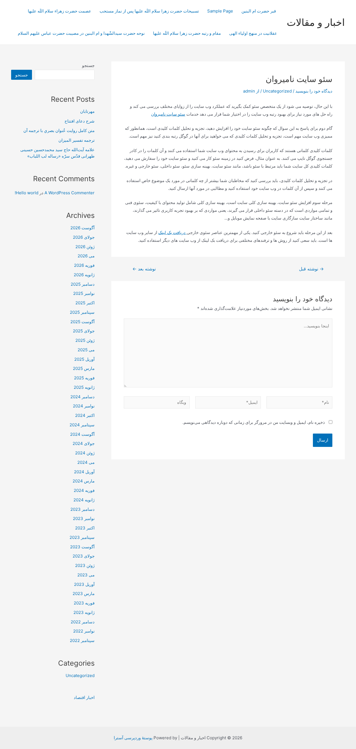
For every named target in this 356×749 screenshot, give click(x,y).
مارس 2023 (84, 593)
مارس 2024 (84, 481)
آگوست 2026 (82, 227)
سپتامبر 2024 (82, 424)
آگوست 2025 (82, 321)
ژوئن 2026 (85, 246)
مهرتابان (87, 111)
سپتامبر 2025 (82, 312)
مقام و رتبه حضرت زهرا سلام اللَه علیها (187, 33)
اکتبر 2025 (85, 302)
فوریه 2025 (84, 377)
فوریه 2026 (84, 265)
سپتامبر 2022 (82, 640)
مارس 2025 (84, 368)
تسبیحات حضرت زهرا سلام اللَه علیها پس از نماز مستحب (149, 11)
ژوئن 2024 (85, 453)
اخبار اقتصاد (84, 697)
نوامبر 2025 (84, 293)
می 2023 (86, 575)
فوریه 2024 (84, 490)
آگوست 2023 (82, 546)
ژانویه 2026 (84, 274)
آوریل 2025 (84, 359)
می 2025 (86, 349)
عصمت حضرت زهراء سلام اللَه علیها (59, 11)
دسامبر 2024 (82, 396)
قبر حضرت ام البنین (259, 11)
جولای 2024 (84, 443)
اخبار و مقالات (316, 22)
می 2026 (86, 255)
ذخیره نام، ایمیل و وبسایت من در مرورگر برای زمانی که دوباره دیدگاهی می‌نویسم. (253, 422)
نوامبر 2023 (84, 518)
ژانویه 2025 (84, 387)
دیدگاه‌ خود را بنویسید (313, 91)
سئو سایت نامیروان (168, 114)
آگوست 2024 (82, 434)
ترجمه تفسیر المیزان (76, 140)
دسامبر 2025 (83, 284)
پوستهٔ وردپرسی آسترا (133, 737)
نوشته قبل (311, 269)
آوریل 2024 (84, 471)
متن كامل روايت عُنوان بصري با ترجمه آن (59, 130)
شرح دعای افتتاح (80, 121)
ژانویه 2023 (84, 612)
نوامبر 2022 (84, 631)
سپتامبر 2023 (82, 537)
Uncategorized (277, 91)
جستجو (88, 65)
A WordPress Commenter (69, 192)
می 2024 (86, 462)
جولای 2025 (84, 331)
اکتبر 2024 (85, 415)
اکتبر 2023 (85, 528)
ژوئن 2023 (85, 565)
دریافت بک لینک (172, 232)
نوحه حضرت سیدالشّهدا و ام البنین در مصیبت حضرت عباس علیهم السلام (81, 33)
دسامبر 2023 (82, 509)
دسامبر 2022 (83, 621)
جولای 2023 (84, 556)
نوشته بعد (144, 269)
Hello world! (26, 192)
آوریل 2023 (84, 584)
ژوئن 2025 (85, 340)
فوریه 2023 (84, 603)
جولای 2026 (84, 237)
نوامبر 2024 (84, 406)
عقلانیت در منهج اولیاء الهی (253, 33)
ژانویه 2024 (84, 499)
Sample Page (220, 11)
